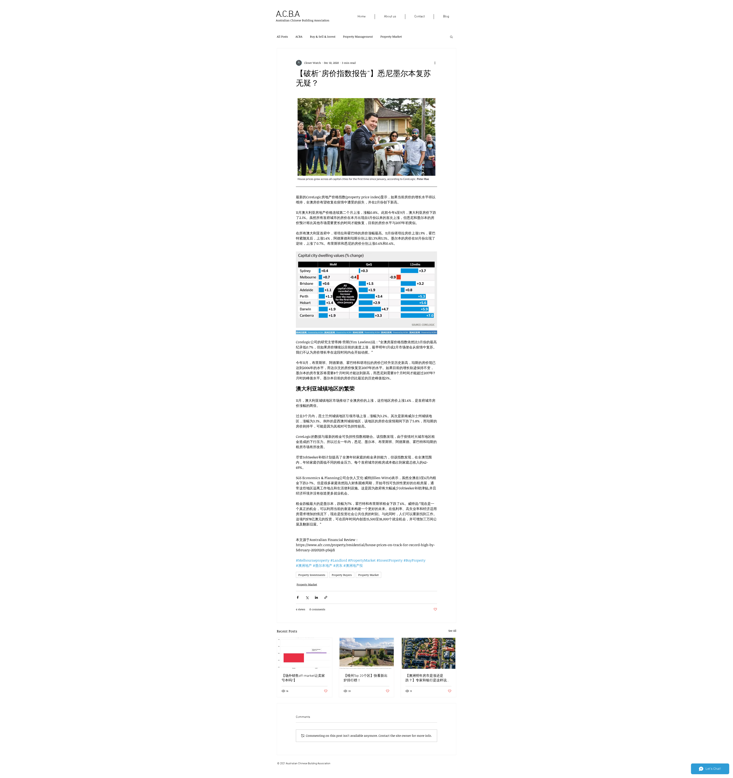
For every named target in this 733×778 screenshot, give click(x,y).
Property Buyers (342, 575)
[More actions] (435, 63)
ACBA (298, 36)
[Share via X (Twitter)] (307, 597)
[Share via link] (326, 597)
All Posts (282, 36)
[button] (451, 36)
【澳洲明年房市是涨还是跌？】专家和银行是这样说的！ (426, 678)
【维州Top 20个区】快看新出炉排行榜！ (365, 678)
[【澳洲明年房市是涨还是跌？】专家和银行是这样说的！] (428, 653)
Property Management (358, 36)
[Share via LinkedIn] (316, 597)
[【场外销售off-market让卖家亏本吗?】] (304, 653)
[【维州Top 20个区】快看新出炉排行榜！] (366, 653)
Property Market (391, 36)
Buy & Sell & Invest (322, 36)
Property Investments (311, 575)
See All (452, 630)
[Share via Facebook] (297, 597)
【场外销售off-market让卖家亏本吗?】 (303, 678)
